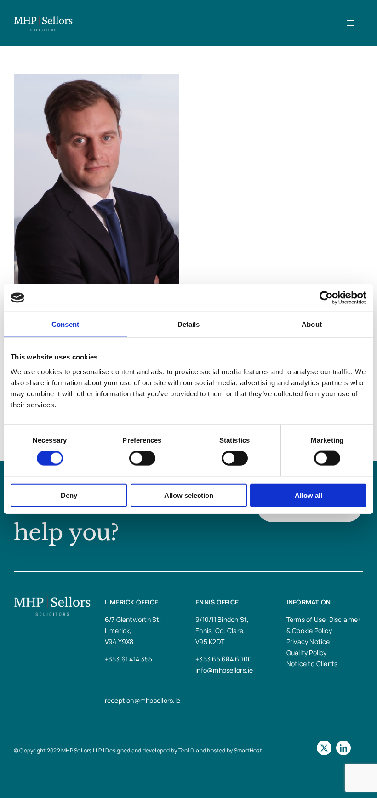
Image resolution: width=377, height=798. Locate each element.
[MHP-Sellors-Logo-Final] (43, 18)
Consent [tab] (65, 324)
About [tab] (312, 324)
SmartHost (248, 750)
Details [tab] (188, 324)
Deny (69, 495)
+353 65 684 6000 (223, 659)
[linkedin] (343, 748)
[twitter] (324, 748)
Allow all (308, 495)
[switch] (142, 458)
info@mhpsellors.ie (224, 670)
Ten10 (186, 750)
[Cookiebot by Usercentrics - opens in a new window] (326, 298)
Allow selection (188, 495)
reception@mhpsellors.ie (143, 700)
